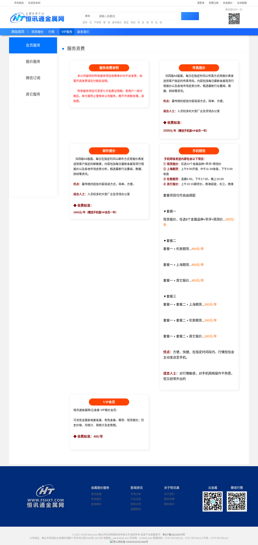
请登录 (200, 3)
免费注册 (213, 3)
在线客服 (242, 3)
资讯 (87, 16)
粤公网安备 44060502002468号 (130, 541)
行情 (51, 31)
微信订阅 (33, 78)
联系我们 (83, 31)
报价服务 (33, 62)
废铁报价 (117, 22)
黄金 (126, 22)
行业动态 (136, 498)
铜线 (133, 22)
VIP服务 (66, 31)
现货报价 (37, 31)
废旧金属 (96, 493)
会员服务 (33, 45)
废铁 (85, 22)
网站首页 (17, 31)
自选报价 (228, 3)
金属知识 (136, 509)
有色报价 (96, 498)
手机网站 (19, 3)
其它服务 (33, 94)
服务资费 (169, 498)
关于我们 (169, 493)
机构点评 (136, 503)
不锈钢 (97, 22)
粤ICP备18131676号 (173, 534)
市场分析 (136, 493)
